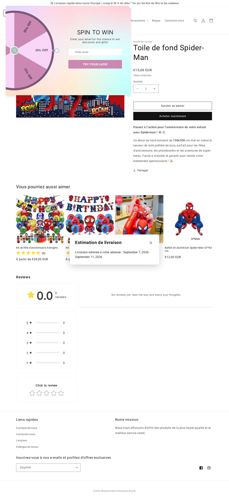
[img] (28, 253)
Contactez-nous (25, 434)
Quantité (137, 81)
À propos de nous (26, 428)
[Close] (151, 243)
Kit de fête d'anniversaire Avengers (37, 247)
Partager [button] (142, 170)
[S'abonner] (76, 467)
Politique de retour (27, 446)
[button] (139, 20)
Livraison (21, 440)
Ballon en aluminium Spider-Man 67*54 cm (188, 249)
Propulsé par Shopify (126, 491)
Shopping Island (108, 491)
